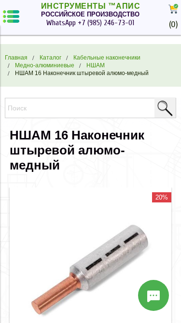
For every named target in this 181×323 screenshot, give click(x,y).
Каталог (50, 57)
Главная (16, 57)
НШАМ (95, 65)
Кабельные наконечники (106, 57)
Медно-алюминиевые (44, 65)
